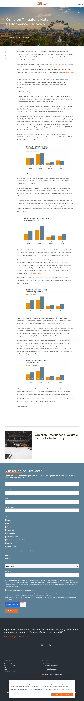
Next (78, 12)
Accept (56, 694)
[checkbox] (42, 533)
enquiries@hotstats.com (16, 636)
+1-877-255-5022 (51, 670)
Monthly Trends (22, 406)
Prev (73, 12)
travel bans (20, 67)
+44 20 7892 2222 (51, 665)
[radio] (42, 555)
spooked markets (58, 64)
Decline (67, 694)
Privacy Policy (47, 595)
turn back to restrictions (34, 273)
